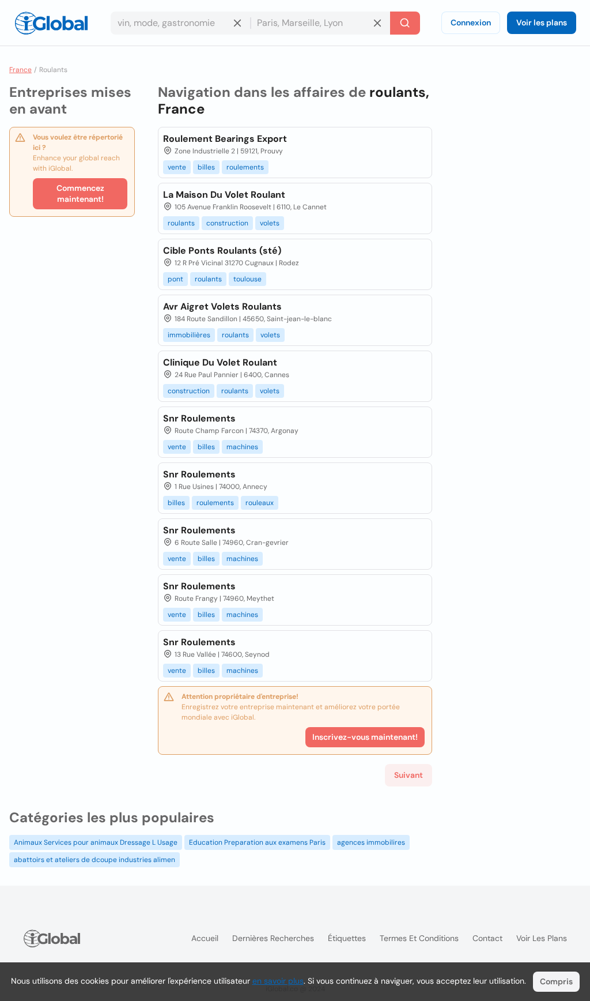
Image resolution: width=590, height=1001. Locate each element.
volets (269, 223)
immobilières (189, 335)
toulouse (247, 279)
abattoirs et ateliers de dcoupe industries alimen (94, 859)
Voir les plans (541, 22)
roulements (245, 167)
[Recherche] (405, 23)
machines (242, 446)
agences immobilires (371, 842)
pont (175, 279)
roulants (181, 223)
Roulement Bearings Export (225, 139)
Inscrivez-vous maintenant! (365, 737)
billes (206, 167)
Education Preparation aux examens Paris (257, 842)
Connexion (471, 22)
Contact (487, 938)
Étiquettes (347, 938)
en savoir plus (278, 981)
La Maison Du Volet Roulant (224, 195)
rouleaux (259, 502)
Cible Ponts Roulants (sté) (222, 250)
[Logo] (51, 23)
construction (227, 223)
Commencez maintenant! (80, 193)
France (20, 69)
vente (177, 167)
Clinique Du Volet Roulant (220, 362)
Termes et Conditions (419, 938)
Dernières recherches (273, 938)
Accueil (204, 938)
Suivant (408, 775)
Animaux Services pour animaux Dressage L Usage (95, 842)
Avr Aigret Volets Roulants (222, 306)
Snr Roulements (199, 418)
